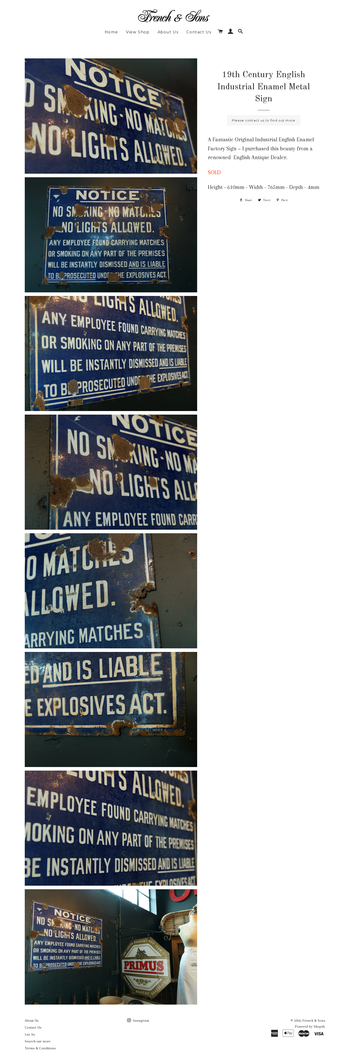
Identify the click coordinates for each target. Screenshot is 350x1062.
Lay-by (30, 1034)
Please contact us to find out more (263, 120)
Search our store (37, 1041)
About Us (168, 32)
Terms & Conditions (40, 1048)
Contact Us (198, 32)
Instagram (140, 1020)
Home (111, 32)
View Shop (137, 32)
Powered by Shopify (310, 1026)
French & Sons (313, 1020)
